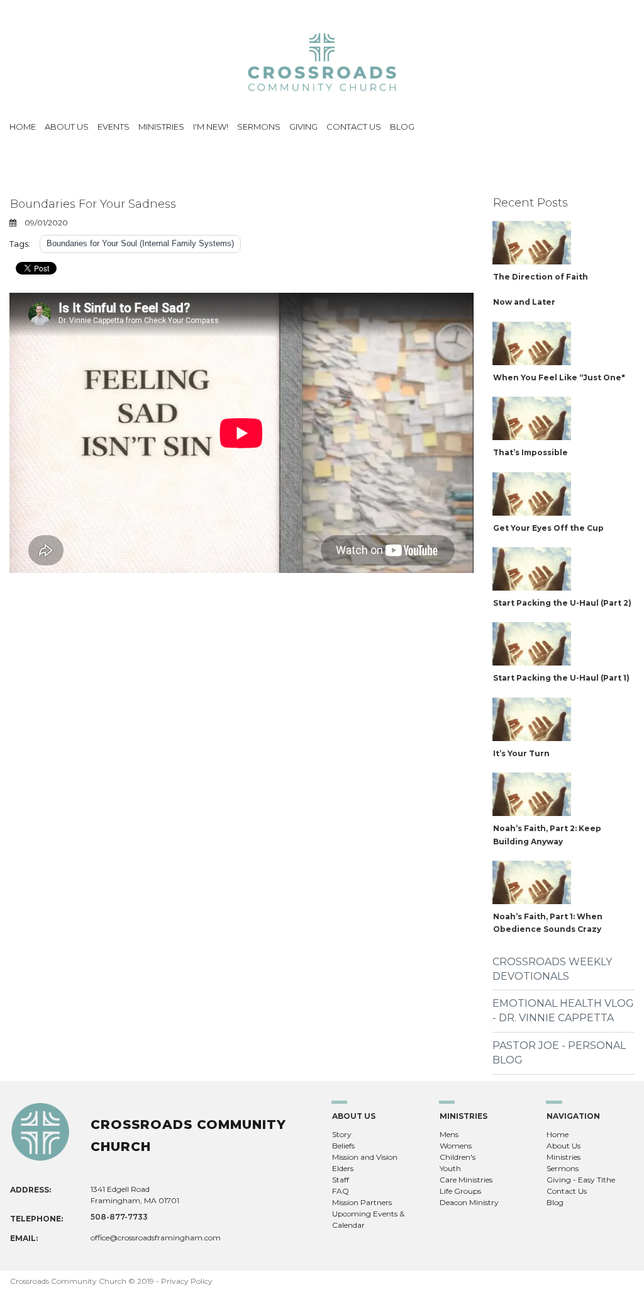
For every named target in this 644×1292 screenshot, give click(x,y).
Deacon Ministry (469, 1202)
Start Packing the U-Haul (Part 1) (561, 678)
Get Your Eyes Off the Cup (548, 528)
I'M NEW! (210, 127)
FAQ (340, 1191)
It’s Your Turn (521, 753)
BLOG (402, 127)
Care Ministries (466, 1179)
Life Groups (460, 1191)
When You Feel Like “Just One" (559, 377)
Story (342, 1134)
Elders (342, 1168)
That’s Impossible (530, 452)
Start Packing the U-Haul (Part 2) (562, 603)
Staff (340, 1179)
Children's (457, 1157)
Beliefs (343, 1145)
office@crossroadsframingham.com (156, 1237)
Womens (456, 1145)
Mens (449, 1134)
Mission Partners (362, 1202)
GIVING (303, 127)
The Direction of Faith (540, 276)
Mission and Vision (364, 1157)
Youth (450, 1168)
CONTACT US (353, 127)
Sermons (563, 1168)
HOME (22, 127)
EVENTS (113, 127)
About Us (563, 1145)
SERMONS (258, 127)
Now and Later (524, 302)
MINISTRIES (161, 127)
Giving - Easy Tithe (581, 1179)
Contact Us (567, 1191)
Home (558, 1134)
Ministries (563, 1157)
